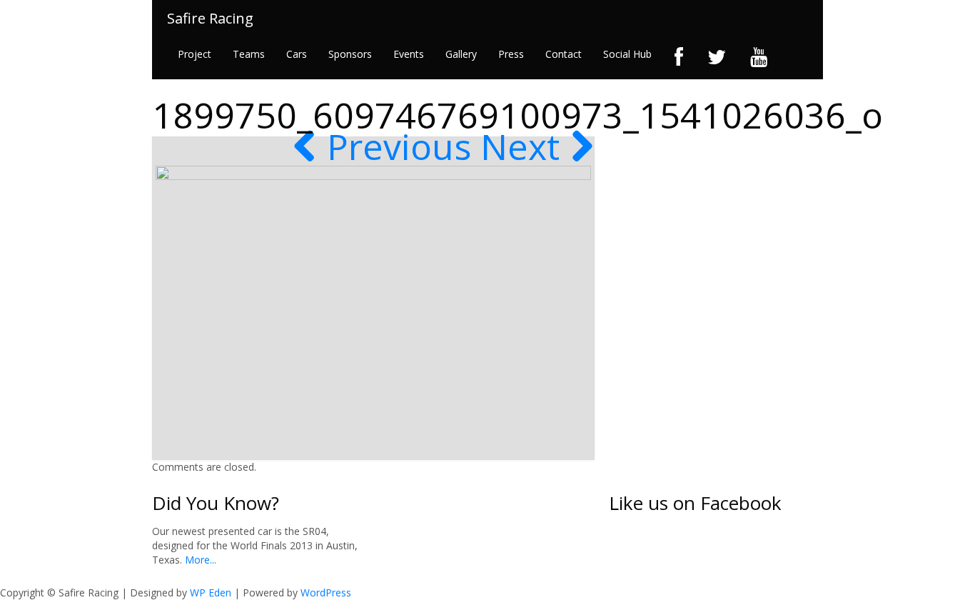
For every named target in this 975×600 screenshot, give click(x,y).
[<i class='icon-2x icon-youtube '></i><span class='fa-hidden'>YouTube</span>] (758, 57)
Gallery (461, 54)
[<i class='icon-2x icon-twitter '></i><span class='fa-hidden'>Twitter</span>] (716, 57)
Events (408, 54)
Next (524, 146)
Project (194, 54)
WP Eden (210, 592)
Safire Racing (210, 18)
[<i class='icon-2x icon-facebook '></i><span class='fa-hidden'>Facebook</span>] (678, 57)
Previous (394, 146)
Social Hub (627, 54)
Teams (249, 54)
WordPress (325, 592)
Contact (563, 54)
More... (199, 559)
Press (511, 54)
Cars (296, 54)
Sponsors (350, 54)
